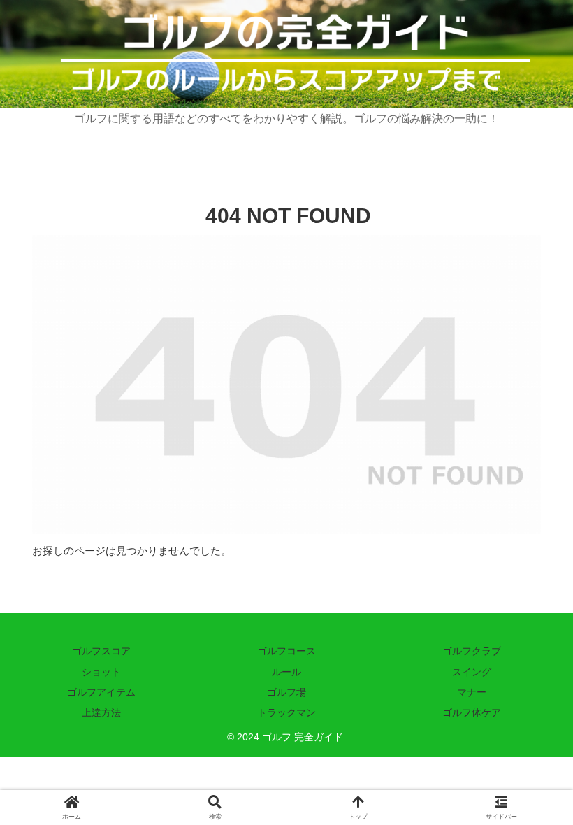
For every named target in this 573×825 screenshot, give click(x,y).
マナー (471, 692)
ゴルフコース (286, 651)
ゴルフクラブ (471, 651)
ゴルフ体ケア (471, 712)
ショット (101, 671)
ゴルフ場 (286, 692)
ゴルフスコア (101, 651)
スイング (471, 671)
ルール (286, 671)
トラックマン (286, 712)
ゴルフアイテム (101, 692)
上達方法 (101, 712)
